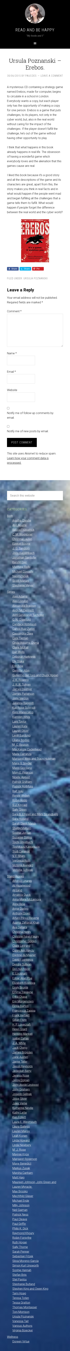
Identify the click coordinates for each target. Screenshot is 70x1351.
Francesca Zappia (23, 1010)
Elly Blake (18, 661)
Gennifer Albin (20, 670)
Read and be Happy (35, 29)
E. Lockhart (19, 973)
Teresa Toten (20, 1298)
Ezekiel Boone (21, 543)
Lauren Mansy (21, 1131)
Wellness (12, 1337)
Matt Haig (18, 1177)
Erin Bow (17, 666)
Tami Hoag (19, 1293)
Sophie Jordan (21, 832)
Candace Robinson (24, 624)
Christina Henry (21, 932)
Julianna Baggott (23, 703)
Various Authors (22, 1325)
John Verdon (20, 698)
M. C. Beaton (20, 744)
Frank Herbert (20, 1015)
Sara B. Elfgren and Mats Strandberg (35, 814)
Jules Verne (19, 1103)
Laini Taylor (19, 721)
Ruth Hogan (19, 1242)
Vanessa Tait (20, 1321)
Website (12, 390)
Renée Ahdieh (21, 795)
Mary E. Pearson (22, 772)
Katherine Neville (22, 1108)
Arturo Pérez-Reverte (25, 918)
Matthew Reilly (21, 567)
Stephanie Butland (23, 1284)
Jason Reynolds (22, 1066)
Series (11, 592)
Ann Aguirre (19, 525)
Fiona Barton (20, 1006)
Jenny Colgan (20, 1080)
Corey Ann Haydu (23, 950)
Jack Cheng (19, 1047)
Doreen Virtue (20, 1341)
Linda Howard (21, 1140)
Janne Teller (19, 1061)
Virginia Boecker (22, 1330)
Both (10, 516)
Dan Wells (18, 652)
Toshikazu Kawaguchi (25, 846)
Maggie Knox (20, 1154)
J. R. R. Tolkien (21, 684)
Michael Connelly (22, 571)
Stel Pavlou (19, 1279)
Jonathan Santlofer (24, 557)
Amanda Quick (21, 895)
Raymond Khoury (23, 1233)
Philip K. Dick (20, 1228)
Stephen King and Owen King (30, 1288)
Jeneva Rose (20, 1075)
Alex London (20, 601)
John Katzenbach (23, 553)
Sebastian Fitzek (22, 1256)
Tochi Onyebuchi (22, 842)
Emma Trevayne (22, 992)
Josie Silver (19, 1098)
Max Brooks (20, 1191)
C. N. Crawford (21, 619)
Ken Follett (19, 1117)
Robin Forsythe (21, 1237)
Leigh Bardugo (21, 735)
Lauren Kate (19, 726)
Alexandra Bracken (24, 605)
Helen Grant (19, 1029)
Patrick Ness (20, 1214)
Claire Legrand (21, 945)
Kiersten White (21, 717)
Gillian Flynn (19, 1020)
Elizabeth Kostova (23, 983)
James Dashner (22, 689)
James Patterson (23, 693)
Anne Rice (18, 904)
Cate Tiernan (20, 638)
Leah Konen (19, 1135)
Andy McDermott (23, 610)
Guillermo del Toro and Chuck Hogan (35, 675)
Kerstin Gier (19, 562)
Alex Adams (19, 596)
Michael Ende (20, 1200)
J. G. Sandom (21, 548)
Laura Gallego (21, 1126)
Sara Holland (20, 819)
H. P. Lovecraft (21, 1024)
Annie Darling (20, 908)
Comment (14, 311)
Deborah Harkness (24, 656)
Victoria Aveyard (22, 865)
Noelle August (21, 777)
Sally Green (19, 809)
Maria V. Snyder (22, 763)
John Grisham (21, 1089)
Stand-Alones (15, 876)
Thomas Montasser (24, 1307)
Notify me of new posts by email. (28, 431)
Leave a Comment (52, 75)
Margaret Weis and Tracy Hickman (33, 758)
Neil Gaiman (19, 1210)
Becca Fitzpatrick (23, 529)
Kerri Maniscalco (22, 712)
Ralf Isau (17, 791)
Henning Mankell (22, 1034)
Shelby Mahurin (21, 828)
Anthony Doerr (21, 913)
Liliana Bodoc (20, 740)
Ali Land (17, 890)
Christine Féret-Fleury (25, 936)
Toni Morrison (20, 1312)
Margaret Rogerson (24, 1159)
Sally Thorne (20, 1247)
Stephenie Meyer (23, 585)
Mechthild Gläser (22, 1196)
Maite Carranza (21, 754)
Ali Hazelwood (21, 885)
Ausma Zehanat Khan (25, 922)
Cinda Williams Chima (25, 642)
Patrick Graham (22, 782)
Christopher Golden (24, 941)
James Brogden (22, 1052)
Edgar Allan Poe (22, 978)
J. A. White (19, 1043)
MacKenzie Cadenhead (26, 749)
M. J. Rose (19, 1149)
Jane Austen (20, 1057)
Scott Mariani (20, 580)
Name (12, 353)
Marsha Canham (22, 1173)
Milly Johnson (20, 1205)
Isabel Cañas (20, 1038)
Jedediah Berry (21, 1071)
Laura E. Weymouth (24, 1122)
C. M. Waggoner (22, 534)
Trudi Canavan (21, 851)
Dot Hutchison (21, 969)
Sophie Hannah (21, 1270)
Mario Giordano (22, 768)
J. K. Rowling (20, 680)
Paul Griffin (19, 1224)
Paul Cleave (19, 1219)
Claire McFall (20, 647)
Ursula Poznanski (36, 278)
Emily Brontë (20, 987)
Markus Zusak (21, 1168)
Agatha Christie (21, 520)
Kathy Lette (19, 1112)
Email (11, 371)
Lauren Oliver (20, 731)
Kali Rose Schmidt (23, 707)
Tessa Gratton (21, 1302)
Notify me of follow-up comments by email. (30, 415)
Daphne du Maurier (24, 955)
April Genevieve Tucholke (28, 615)
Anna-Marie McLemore (26, 899)
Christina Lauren (22, 539)
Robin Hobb (19, 800)
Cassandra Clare (22, 633)
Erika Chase (19, 996)
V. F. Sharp (18, 856)
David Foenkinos (22, 959)
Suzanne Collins (22, 837)
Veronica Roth (21, 860)
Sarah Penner (20, 1251)
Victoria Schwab (22, 870)
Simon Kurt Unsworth (25, 1265)
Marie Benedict (21, 1163)
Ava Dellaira (19, 927)
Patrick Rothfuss (22, 786)
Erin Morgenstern (23, 1001)
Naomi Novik (20, 576)
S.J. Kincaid (19, 805)
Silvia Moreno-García (25, 1261)
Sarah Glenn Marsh (24, 823)
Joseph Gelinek (22, 1094)
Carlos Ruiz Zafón (23, 629)
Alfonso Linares (22, 881)
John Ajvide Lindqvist (25, 1085)
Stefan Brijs (19, 1274)
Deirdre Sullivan (21, 964)
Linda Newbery (21, 1145)
